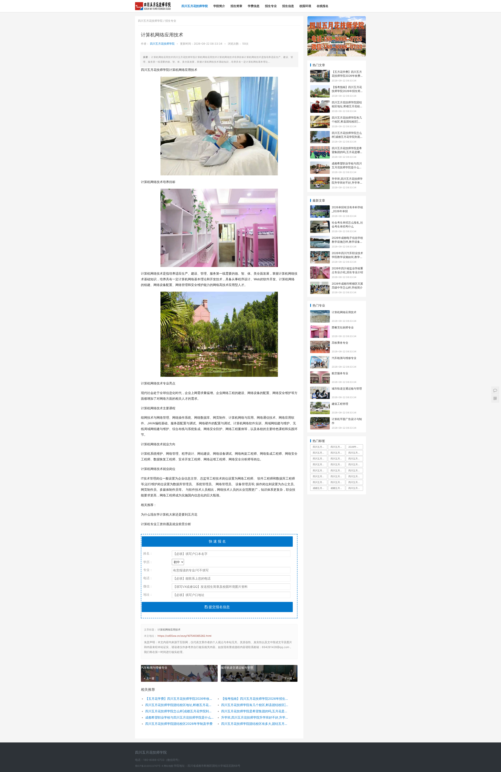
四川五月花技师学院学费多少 (320, 452)
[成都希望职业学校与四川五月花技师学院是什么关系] (320, 164)
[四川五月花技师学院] (153, 3)
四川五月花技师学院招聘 (355, 464)
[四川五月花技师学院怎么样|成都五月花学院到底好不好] (320, 133)
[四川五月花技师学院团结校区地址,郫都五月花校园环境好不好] (320, 103)
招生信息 (288, 6)
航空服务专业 (340, 373)
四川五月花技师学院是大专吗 (355, 458)
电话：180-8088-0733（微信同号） (158, 759)
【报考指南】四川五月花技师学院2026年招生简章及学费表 (255, 699)
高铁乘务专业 (340, 342)
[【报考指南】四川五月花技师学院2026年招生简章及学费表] (320, 87)
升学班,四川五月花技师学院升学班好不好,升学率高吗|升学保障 (255, 717)
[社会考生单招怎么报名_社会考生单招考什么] (320, 223)
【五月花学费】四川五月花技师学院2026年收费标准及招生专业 (179, 699)
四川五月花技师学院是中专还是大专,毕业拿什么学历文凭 (320, 446)
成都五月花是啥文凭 (320, 488)
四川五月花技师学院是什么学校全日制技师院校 (355, 488)
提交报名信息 (219, 607)
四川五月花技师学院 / (151, 20)
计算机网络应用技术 (169, 629)
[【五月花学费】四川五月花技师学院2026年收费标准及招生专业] (320, 72)
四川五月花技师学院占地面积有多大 (338, 446)
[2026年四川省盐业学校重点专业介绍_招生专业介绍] (320, 269)
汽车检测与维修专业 (154, 667)
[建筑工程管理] (320, 404)
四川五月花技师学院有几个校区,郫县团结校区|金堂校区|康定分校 (255, 705)
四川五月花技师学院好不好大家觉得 (355, 482)
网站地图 (169, 765)
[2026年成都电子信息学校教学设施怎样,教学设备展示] (320, 238)
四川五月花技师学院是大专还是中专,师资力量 (338, 458)
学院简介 (219, 6)
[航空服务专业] (320, 373)
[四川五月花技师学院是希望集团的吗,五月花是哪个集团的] (320, 148)
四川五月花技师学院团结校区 (320, 470)
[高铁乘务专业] (320, 343)
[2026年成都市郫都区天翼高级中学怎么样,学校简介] (320, 284)
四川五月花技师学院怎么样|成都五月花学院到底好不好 (179, 711)
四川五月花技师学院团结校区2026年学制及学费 (179, 724)
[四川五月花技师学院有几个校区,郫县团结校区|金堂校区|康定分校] (320, 118)
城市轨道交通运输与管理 (237, 667)
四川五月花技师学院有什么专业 (355, 476)
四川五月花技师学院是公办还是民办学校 (338, 482)
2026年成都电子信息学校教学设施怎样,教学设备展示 (347, 241)
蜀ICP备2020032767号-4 (149, 765)
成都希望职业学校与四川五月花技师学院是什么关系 (179, 717)
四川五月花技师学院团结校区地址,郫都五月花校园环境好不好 (179, 705)
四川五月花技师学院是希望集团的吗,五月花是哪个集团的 (255, 711)
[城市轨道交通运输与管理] (320, 389)
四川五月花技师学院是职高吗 (338, 476)
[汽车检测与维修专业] (320, 358)
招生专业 (271, 6)
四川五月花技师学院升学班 (355, 470)
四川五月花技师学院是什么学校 (320, 458)
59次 (245, 43)
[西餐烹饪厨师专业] (320, 328)
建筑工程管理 (340, 403)
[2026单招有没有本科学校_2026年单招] (320, 207)
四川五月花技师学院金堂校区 (338, 464)
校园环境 (305, 6)
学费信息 (254, 6)
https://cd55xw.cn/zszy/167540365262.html (184, 635)
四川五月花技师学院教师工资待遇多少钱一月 (338, 470)
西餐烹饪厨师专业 (343, 327)
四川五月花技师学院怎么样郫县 (320, 482)
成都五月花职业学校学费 (338, 488)
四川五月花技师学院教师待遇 (320, 464)
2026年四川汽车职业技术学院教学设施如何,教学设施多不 (347, 256)
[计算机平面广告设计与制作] (320, 419)
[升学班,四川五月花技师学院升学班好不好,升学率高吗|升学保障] (320, 179)
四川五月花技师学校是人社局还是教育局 (320, 476)
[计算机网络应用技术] (320, 312)
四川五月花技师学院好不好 (355, 452)
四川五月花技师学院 (194, 6)
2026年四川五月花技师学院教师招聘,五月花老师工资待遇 (355, 446)
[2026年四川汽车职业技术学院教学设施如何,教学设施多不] (320, 253)
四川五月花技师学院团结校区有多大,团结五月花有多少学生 (255, 724)
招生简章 (236, 6)
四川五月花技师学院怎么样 (338, 452)
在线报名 (322, 6)
